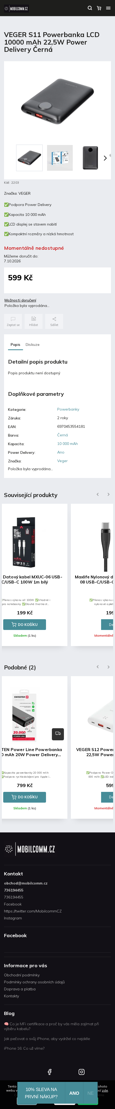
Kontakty (11, 996)
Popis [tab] (15, 344)
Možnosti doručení (20, 300)
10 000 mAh (67, 443)
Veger (62, 460)
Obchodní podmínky (22, 975)
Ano (60, 452)
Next (108, 494)
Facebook (13, 904)
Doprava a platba (20, 989)
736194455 (13, 890)
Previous (97, 494)
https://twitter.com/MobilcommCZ (33, 911)
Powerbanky (68, 409)
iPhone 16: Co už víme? (24, 1048)
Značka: (17, 193)
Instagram (13, 918)
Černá (62, 435)
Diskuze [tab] (33, 344)
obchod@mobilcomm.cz (26, 883)
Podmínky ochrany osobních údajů (34, 982)
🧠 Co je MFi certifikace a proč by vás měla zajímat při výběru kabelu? (51, 1026)
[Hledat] (90, 8)
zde (105, 1090)
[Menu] (108, 8)
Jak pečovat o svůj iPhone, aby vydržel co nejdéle (47, 1038)
